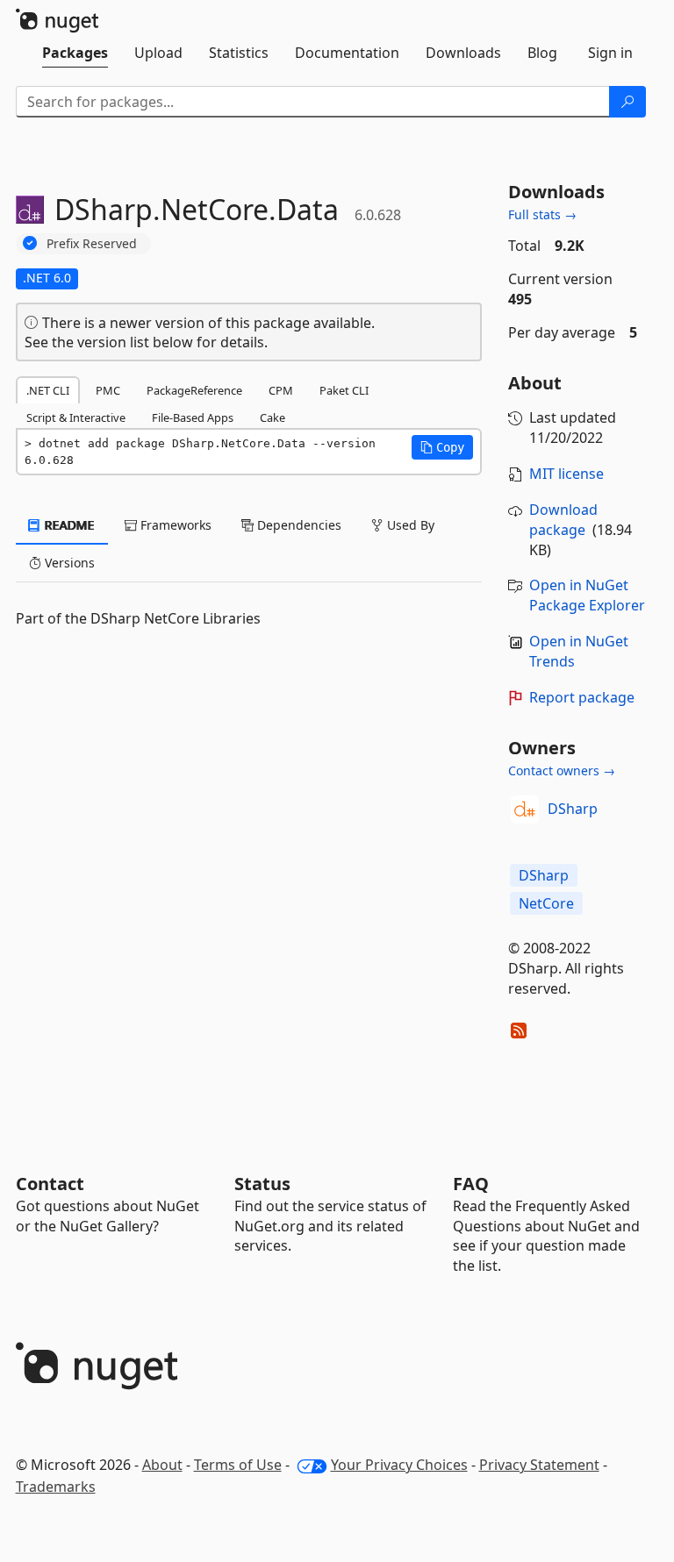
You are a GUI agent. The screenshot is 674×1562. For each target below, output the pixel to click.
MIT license (566, 473)
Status (262, 1183)
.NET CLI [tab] (47, 390)
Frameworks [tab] (174, 525)
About (162, 1464)
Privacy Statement (539, 1464)
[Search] (627, 102)
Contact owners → (561, 770)
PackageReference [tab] (194, 390)
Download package (563, 519)
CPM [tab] (281, 390)
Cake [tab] (272, 417)
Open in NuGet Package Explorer (587, 595)
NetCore (546, 903)
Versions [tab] (68, 562)
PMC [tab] (108, 390)
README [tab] (68, 525)
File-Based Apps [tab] (192, 417)
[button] (442, 447)
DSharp (573, 808)
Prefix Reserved (92, 243)
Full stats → (542, 214)
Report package (582, 697)
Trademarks (56, 1486)
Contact (50, 1183)
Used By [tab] (409, 525)
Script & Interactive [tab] (75, 417)
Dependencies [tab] (297, 525)
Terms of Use (238, 1464)
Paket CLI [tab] (344, 390)
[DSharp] (525, 809)
